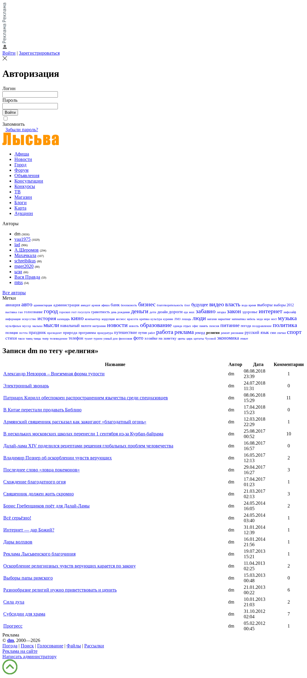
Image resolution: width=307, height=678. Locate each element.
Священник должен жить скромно (38, 493)
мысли (51, 325)
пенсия (214, 326)
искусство (29, 319)
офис (195, 326)
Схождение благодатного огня (34, 481)
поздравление (262, 326)
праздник (37, 332)
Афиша (21, 153)
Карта (20, 207)
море (267, 319)
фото (138, 338)
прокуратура (105, 332)
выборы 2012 (284, 305)
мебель (251, 319)
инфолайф (290, 312)
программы (87, 333)
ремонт (225, 332)
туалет (88, 338)
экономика (228, 338)
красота (132, 319)
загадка (221, 312)
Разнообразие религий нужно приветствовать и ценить (60, 589)
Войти (9, 53)
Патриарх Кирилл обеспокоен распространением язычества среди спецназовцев (85, 397)
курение (168, 319)
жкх (192, 312)
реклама (184, 332)
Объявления (26, 175)
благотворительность (170, 305)
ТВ (17, 191)
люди (199, 318)
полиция (11, 333)
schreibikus (25, 260)
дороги (176, 311)
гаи (20, 312)
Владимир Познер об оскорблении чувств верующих (57, 457)
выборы (265, 304)
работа (164, 331)
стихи (11, 338)
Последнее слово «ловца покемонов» (41, 469)
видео (216, 304)
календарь (63, 319)
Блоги (20, 202)
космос (121, 319)
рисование (237, 332)
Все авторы (14, 292)
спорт (294, 331)
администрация (66, 305)
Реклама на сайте (19, 651)
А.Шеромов (26, 250)
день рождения (120, 312)
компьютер (92, 319)
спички (281, 332)
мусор (26, 326)
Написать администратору (29, 656)
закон (234, 311)
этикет (244, 338)
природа (70, 332)
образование (156, 325)
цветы (181, 338)
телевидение (58, 338)
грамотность (100, 312)
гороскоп (64, 312)
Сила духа (13, 601)
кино (77, 318)
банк (115, 304)
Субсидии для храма (24, 613)
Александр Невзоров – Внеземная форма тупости (54, 373)
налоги (86, 326)
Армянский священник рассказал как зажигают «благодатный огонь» (74, 421)
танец (29, 338)
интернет (270, 311)
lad (17, 244)
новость (134, 326)
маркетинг (224, 319)
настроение (99, 326)
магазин (212, 319)
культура (156, 319)
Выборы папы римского (28, 577)
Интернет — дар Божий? (28, 529)
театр (45, 338)
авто (26, 304)
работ (151, 332)
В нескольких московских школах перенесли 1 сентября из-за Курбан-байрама (83, 433)
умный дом (110, 338)
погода (246, 326)
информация (13, 319)
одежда (177, 326)
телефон (76, 338)
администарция (43, 305)
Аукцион (23, 213)
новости (117, 325)
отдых (187, 326)
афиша (105, 305)
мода (260, 319)
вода (244, 305)
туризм (98, 338)
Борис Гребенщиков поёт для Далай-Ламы (46, 505)
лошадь (186, 319)
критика (144, 319)
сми (273, 333)
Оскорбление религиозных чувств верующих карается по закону (69, 565)
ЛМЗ (177, 319)
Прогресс (12, 625)
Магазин (23, 197)
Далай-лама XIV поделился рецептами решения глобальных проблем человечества (88, 445)
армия (95, 305)
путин (142, 333)
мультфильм (13, 326)
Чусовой (210, 338)
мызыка (37, 326)
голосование (33, 312)
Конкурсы (24, 186)
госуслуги (84, 312)
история (46, 318)
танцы (37, 338)
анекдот (85, 305)
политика (285, 325)
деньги (139, 311)
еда (186, 312)
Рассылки (94, 645)
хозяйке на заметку (161, 338)
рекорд (200, 333)
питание (230, 325)
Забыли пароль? (21, 129)
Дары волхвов (17, 541)
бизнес (147, 304)
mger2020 (24, 266)
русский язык (257, 332)
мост (274, 319)
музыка (287, 318)
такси (21, 338)
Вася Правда (27, 277)
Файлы (74, 645)
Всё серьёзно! (17, 517)
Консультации (28, 180)
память (203, 326)
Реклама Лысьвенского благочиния (39, 553)
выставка (11, 312)
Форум (21, 170)
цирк (189, 338)
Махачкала (25, 255)
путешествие (125, 332)
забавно (206, 311)
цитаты (199, 338)
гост (73, 312)
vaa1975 (22, 239)
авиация (12, 305)
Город (20, 164)
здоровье (250, 312)
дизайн (162, 312)
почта (23, 332)
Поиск (27, 645)
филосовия (125, 338)
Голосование (50, 645)
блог (187, 305)
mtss (18, 282)
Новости (23, 159)
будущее (199, 304)
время (252, 305)
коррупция (108, 319)
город (51, 311)
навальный (70, 325)
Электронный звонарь (26, 385)
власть (232, 304)
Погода (9, 645)
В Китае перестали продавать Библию (42, 409)
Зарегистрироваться (39, 53)
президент (54, 332)
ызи (18, 271)
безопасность (129, 305)
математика (239, 319)
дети (153, 312)
